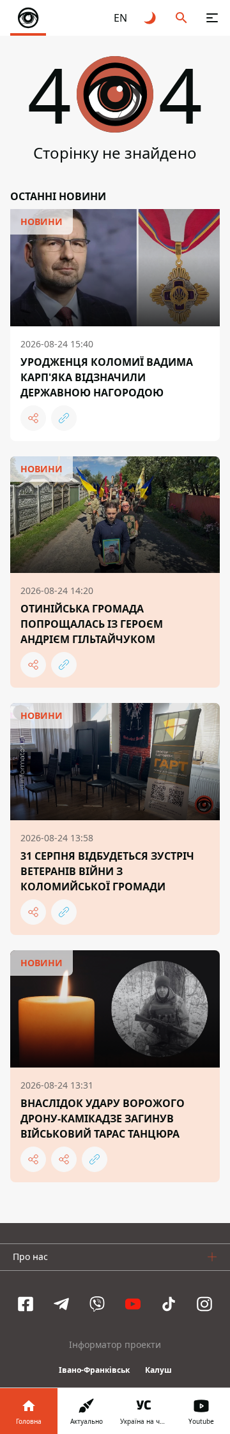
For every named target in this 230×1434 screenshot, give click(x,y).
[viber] (97, 1304)
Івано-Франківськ (94, 1370)
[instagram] (204, 1304)
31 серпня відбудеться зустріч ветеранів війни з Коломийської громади (107, 871)
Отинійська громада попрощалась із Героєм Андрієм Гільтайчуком (91, 624)
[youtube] (133, 1304)
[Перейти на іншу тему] (150, 17)
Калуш (158, 1370)
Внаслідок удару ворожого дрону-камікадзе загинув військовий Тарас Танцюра (102, 1118)
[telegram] (61, 1304)
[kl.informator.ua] (28, 18)
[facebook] (25, 1304)
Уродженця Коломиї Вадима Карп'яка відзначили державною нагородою (106, 377)
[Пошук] (181, 17)
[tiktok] (168, 1304)
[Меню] (212, 17)
